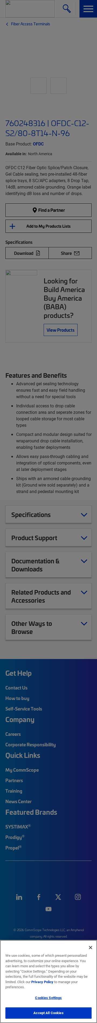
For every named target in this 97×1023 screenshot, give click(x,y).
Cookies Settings (48, 997)
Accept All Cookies (48, 1012)
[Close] (90, 947)
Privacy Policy (42, 981)
